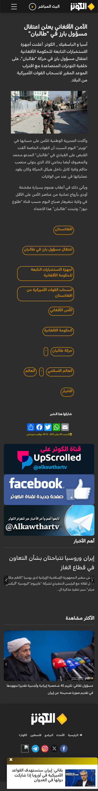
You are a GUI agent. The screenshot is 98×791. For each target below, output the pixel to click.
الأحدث (60, 735)
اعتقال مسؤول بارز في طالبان (48, 249)
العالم (30, 371)
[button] (92, 580)
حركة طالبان (62, 350)
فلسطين (36, 735)
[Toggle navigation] (14, 6)
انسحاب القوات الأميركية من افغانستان (49, 292)
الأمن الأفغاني (61, 310)
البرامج (48, 735)
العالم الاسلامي (60, 371)
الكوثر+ (23, 735)
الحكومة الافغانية (58, 330)
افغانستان (63, 229)
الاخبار (67, 391)
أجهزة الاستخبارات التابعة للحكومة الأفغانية (51, 272)
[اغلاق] (11, 760)
